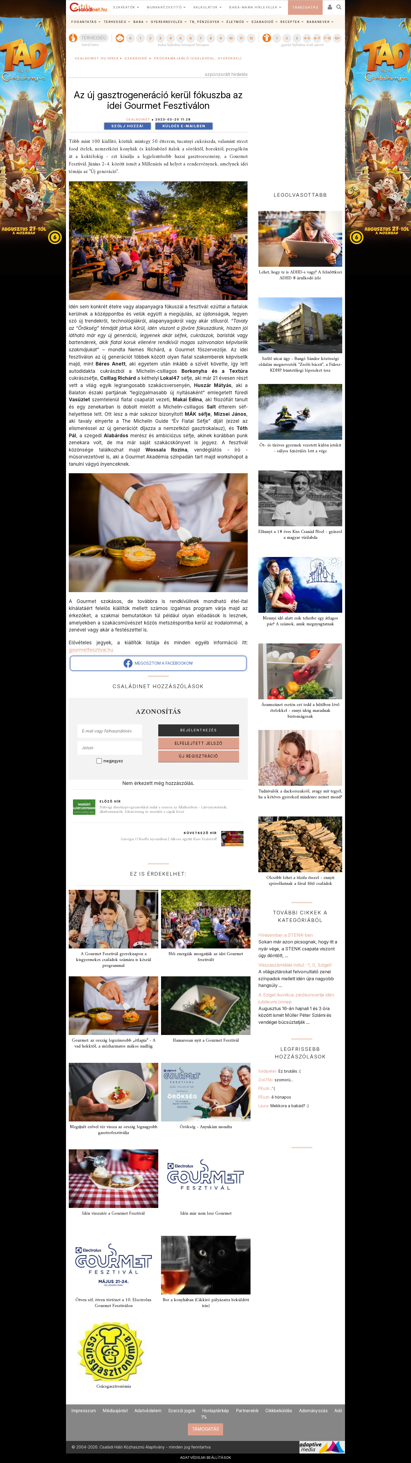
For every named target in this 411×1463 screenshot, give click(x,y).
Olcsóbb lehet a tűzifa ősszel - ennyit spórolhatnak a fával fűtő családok (300, 881)
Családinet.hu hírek (97, 58)
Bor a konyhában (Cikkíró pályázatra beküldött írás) (206, 1303)
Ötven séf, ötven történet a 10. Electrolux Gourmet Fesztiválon (113, 1303)
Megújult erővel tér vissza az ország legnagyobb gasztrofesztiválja (113, 1130)
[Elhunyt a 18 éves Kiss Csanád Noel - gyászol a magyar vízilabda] (300, 498)
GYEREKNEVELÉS (167, 22)
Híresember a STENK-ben (285, 935)
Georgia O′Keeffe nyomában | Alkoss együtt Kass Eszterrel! (169, 839)
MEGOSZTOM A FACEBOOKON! (163, 663)
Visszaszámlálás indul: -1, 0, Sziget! (295, 965)
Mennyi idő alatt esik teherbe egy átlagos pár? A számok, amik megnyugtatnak (300, 621)
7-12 (327, 38)
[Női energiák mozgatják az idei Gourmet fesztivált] (206, 919)
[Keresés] (339, 5)
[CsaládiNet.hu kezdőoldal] (88, 7)
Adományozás (313, 1410)
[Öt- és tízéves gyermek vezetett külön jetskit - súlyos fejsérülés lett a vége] (300, 412)
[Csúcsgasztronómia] (113, 1351)
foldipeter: (279, 1071)
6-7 (317, 38)
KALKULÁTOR (205, 7)
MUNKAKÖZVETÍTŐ (164, 7)
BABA (138, 22)
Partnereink (247, 1410)
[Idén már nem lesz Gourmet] (206, 1178)
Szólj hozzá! (127, 126)
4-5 (307, 38)
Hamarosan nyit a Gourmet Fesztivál (206, 1040)
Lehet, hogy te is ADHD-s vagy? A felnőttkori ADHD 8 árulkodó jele (300, 275)
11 (241, 38)
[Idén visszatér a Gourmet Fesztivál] (113, 1178)
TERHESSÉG (115, 22)
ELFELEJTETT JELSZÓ (199, 743)
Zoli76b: (275, 1079)
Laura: (283, 1105)
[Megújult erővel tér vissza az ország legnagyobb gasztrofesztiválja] (113, 1092)
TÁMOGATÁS (305, 7)
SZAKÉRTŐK (124, 7)
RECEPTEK (290, 22)
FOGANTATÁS (84, 22)
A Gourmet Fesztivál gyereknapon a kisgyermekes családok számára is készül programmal (113, 960)
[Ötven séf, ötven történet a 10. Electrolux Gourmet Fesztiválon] (113, 1265)
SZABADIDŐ (262, 22)
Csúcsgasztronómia (113, 1386)
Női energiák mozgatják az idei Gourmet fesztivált (206, 957)
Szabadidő (135, 58)
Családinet (138, 119)
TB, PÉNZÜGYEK (205, 22)
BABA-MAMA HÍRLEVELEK (253, 7)
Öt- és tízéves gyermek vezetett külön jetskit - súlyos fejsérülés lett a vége (300, 448)
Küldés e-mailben (184, 126)
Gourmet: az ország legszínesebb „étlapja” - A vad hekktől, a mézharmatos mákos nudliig (113, 1043)
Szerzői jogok (181, 1410)
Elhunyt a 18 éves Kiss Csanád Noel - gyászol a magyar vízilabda (300, 535)
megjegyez (113, 761)
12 (251, 38)
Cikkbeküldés (278, 1410)
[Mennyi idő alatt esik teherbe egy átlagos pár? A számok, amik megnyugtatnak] (300, 585)
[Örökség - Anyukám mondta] (206, 1092)
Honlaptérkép (215, 1410)
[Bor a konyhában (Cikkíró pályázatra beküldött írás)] (206, 1265)
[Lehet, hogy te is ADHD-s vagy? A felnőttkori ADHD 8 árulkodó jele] (300, 239)
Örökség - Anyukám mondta (206, 1127)
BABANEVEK (318, 22)
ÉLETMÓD (235, 22)
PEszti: (266, 1088)
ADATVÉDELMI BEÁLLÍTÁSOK (205, 1457)
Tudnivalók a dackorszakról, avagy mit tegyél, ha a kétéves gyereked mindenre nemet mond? (300, 794)
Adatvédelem (147, 1410)
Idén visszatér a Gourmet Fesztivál (113, 1213)
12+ (337, 38)
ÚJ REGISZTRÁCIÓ (198, 756)
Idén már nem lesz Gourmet (206, 1213)
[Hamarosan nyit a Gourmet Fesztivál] (206, 1005)
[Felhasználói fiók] (329, 5)
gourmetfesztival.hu (91, 650)
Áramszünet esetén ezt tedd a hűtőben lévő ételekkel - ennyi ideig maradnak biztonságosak (300, 710)
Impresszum (83, 1410)
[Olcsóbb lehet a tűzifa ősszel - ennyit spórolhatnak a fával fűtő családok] (300, 844)
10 (231, 38)
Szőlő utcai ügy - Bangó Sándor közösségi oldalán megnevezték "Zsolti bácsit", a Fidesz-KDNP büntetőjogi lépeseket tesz (300, 364)
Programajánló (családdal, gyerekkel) (198, 58)
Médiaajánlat (115, 1410)
